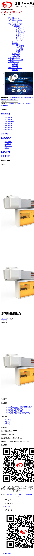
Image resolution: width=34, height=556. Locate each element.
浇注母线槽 (20, 34)
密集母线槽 (20, 28)
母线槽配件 (20, 40)
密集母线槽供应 (24, 97)
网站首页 (13, 18)
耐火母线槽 (20, 30)
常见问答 (15, 66)
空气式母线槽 (20, 32)
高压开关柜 (16, 56)
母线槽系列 (16, 26)
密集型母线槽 (14, 97)
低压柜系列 (16, 54)
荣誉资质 (14, 58)
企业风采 (15, 60)
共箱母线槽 (20, 36)
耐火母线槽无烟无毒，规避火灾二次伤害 (18, 407)
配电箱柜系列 (16, 44)
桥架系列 (15, 42)
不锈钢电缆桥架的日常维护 (14, 411)
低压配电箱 (20, 50)
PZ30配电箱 (20, 46)
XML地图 (17, 496)
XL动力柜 (19, 48)
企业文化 (15, 22)
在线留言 (15, 70)
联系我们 (15, 68)
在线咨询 (4, 319)
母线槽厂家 (12, 99)
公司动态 (15, 64)
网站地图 (29, 494)
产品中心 (15, 24)
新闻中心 (13, 62)
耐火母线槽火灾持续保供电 (14, 409)
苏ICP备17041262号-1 (14, 494)
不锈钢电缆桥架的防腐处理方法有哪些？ (18, 413)
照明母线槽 (20, 38)
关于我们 (15, 20)
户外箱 (18, 52)
